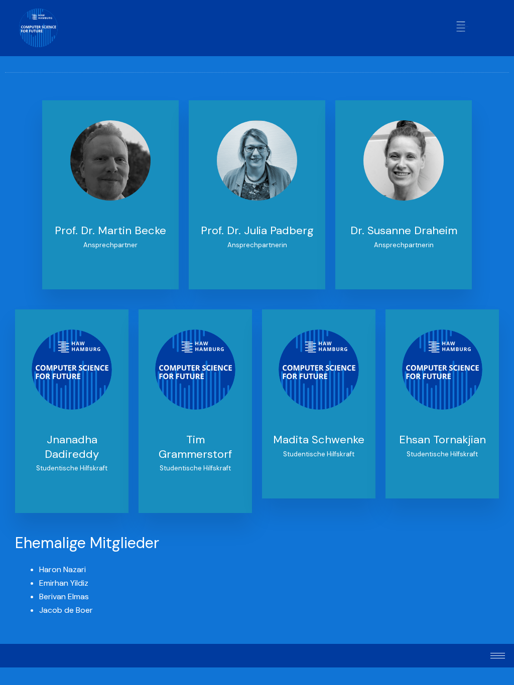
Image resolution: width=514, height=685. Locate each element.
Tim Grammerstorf (195, 446)
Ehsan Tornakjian (442, 439)
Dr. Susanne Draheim (403, 230)
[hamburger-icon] (462, 28)
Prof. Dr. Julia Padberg (257, 230)
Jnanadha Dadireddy (72, 446)
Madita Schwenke (318, 439)
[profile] (110, 217)
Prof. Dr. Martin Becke (110, 230)
